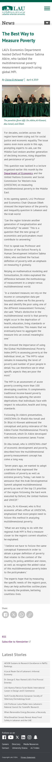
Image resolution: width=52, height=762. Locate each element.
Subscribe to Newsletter (15, 641)
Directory (16, 744)
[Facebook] (5, 614)
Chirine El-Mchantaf (14, 79)
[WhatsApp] (21, 614)
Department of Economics (18, 173)
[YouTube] (10, 737)
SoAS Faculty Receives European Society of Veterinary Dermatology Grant (23, 697)
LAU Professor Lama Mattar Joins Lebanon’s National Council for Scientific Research (23, 705)
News (8, 22)
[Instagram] (29, 737)
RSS (4, 636)
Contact (5, 748)
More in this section (47, 23)
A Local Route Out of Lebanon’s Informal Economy (21, 673)
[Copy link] (29, 614)
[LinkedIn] (23, 737)
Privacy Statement (28, 757)
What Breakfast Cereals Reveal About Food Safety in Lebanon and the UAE (23, 719)
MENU (47, 9)
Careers (5, 744)
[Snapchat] (35, 737)
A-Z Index (35, 748)
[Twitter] (13, 614)
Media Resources (31, 744)
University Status (19, 748)
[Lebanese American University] (13, 10)
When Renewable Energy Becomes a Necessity (25, 712)
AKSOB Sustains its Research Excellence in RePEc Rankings (26, 665)
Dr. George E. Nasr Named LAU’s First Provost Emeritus (23, 681)
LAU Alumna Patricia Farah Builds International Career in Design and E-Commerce (24, 689)
